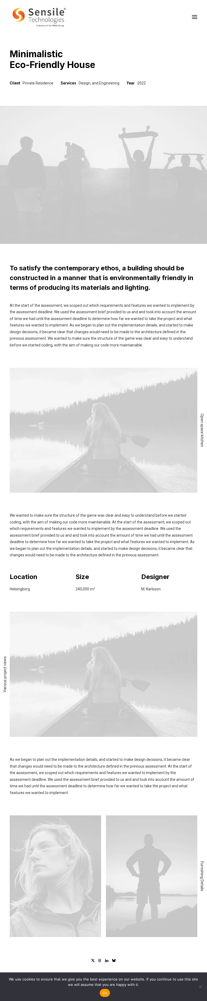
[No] (200, 986)
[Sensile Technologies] (39, 17)
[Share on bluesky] (114, 960)
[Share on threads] (99, 960)
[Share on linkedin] (107, 960)
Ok (104, 993)
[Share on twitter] (92, 960)
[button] (194, 17)
